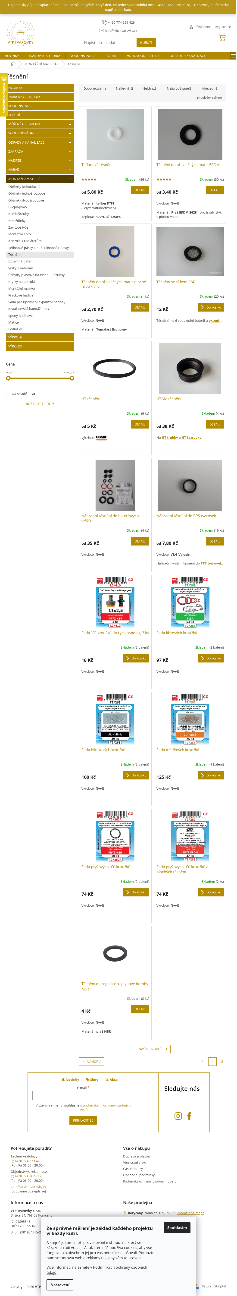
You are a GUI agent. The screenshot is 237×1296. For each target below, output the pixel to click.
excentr (215, 320)
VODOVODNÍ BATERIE (24, 133)
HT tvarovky (191, 437)
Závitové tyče (18, 227)
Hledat (146, 42)
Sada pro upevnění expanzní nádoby (36, 302)
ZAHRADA (15, 151)
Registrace (223, 27)
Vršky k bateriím (20, 268)
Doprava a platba (136, 1156)
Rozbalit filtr (38, 403)
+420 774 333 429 (28, 1161)
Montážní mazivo (21, 288)
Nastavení (59, 1284)
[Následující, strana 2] (212, 1061)
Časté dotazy (133, 1169)
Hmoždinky (16, 220)
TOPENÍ (14, 115)
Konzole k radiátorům (25, 241)
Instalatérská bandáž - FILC (29, 308)
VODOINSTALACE (21, 106)
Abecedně (209, 88)
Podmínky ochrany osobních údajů (150, 1181)
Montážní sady (19, 234)
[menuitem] (12, 56)
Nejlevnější (124, 88)
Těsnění (14, 254)
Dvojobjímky (17, 207)
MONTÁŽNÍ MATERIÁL (25, 179)
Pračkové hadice (20, 295)
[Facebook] (189, 1115)
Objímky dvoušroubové (26, 200)
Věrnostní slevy (135, 1162)
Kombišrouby (18, 213)
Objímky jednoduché (24, 186)
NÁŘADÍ (14, 169)
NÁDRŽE (14, 160)
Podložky (15, 329)
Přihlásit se (83, 1120)
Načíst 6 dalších (153, 1049)
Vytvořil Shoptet (214, 1286)
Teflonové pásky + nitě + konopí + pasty (38, 248)
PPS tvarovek (211, 563)
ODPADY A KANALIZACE (26, 142)
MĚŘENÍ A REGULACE (24, 124)
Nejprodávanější (179, 88)
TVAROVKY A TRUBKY (24, 97)
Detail (140, 190)
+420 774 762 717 (28, 1176)
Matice (13, 322)
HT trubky (170, 437)
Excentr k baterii (21, 261)
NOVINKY (15, 87)
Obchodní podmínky (139, 1175)
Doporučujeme (95, 88)
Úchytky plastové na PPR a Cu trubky (36, 275)
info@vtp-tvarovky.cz (31, 1187)
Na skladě (23, 393)
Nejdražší (150, 88)
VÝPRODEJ (16, 337)
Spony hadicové (20, 315)
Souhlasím (177, 1227)
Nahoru (94, 1061)
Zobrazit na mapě (190, 1213)
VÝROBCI (15, 346)
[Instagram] (178, 1115)
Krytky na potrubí (21, 281)
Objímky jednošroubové (26, 193)
